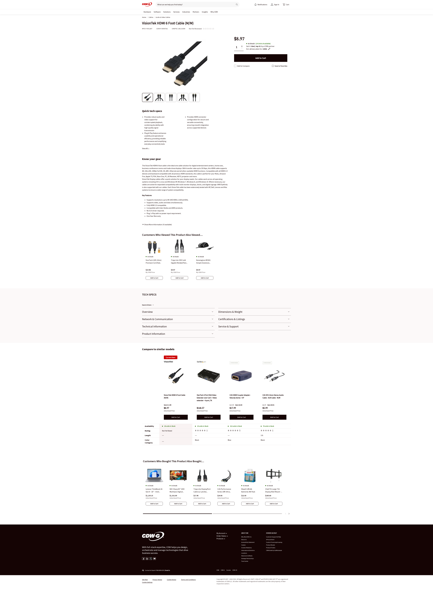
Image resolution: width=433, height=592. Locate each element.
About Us (244, 539)
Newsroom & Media (246, 556)
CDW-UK (234, 570)
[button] (285, 4)
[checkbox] (235, 66)
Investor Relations (246, 547)
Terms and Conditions (188, 580)
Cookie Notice (171, 580)
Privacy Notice (157, 580)
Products (220, 538)
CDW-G (223, 570)
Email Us (167, 570)
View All (145, 148)
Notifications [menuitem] (262, 4)
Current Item (170, 357)
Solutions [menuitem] (167, 12)
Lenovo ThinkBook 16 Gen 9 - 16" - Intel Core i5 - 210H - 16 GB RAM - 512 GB (154, 490)
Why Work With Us (246, 537)
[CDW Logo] (147, 4)
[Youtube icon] (154, 559)
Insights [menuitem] (205, 12)
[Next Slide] (289, 514)
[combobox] (194, 4)
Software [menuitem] (157, 12)
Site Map (145, 580)
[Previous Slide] (286, 514)
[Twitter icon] (151, 559)
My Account (221, 533)
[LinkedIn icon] (147, 559)
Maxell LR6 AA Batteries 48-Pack (248, 490)
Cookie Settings (147, 582)
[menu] (261, 4)
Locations (244, 553)
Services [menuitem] (176, 12)
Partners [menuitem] (196, 12)
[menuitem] (255, 4)
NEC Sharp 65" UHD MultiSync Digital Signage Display (177, 490)
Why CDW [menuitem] (214, 12)
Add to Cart (176, 417)
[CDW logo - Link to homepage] (147, 4)
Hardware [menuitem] (147, 12)
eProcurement (270, 539)
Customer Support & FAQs (273, 537)
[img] (176, 376)
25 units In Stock (202, 426)
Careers (243, 545)
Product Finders (270, 547)
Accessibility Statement (248, 542)
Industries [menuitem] (186, 12)
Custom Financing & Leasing (274, 542)
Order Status (221, 536)
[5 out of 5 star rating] (200, 431)
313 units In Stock (236, 426)
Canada (228, 570)
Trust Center (244, 561)
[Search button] (237, 4)
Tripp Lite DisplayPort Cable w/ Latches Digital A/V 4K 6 (202, 490)
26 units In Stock (169, 426)
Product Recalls (270, 545)
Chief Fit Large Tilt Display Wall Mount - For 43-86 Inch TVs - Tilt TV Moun (273, 490)
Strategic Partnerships (247, 558)
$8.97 (239, 38)
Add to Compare (243, 66)
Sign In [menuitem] (276, 4)
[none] (147, 12)
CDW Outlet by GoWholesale (274, 550)
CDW (217, 570)
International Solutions (248, 550)
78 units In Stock (268, 426)
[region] (216, 261)
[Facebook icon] (143, 559)
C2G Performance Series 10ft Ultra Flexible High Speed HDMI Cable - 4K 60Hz (225, 490)
